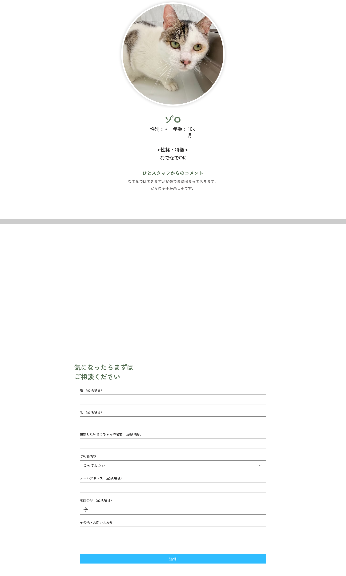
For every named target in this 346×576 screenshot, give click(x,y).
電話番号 (97, 500)
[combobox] (173, 465)
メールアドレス (102, 478)
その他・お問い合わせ (96, 522)
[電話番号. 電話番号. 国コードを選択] (87, 509)
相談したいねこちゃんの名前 (111, 434)
